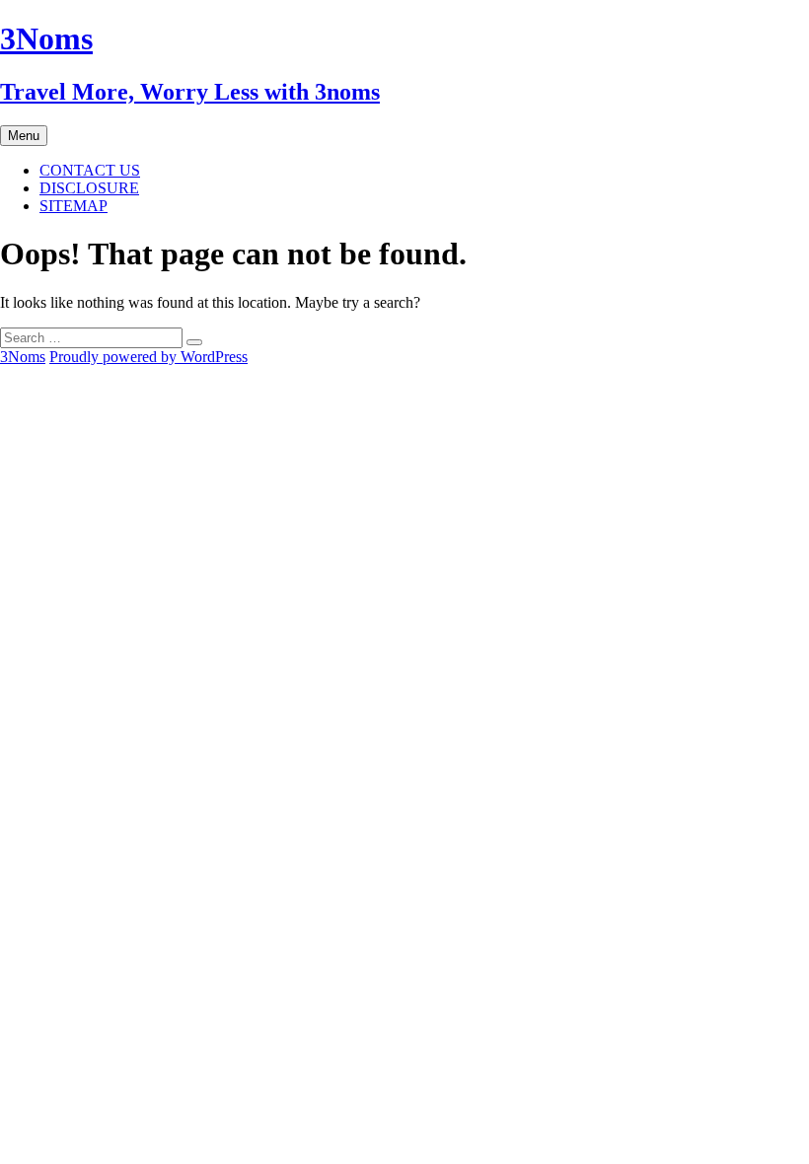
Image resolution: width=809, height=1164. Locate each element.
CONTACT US (89, 170)
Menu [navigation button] (23, 135)
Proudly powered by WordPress (148, 356)
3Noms (22, 356)
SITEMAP (73, 205)
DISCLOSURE (89, 188)
